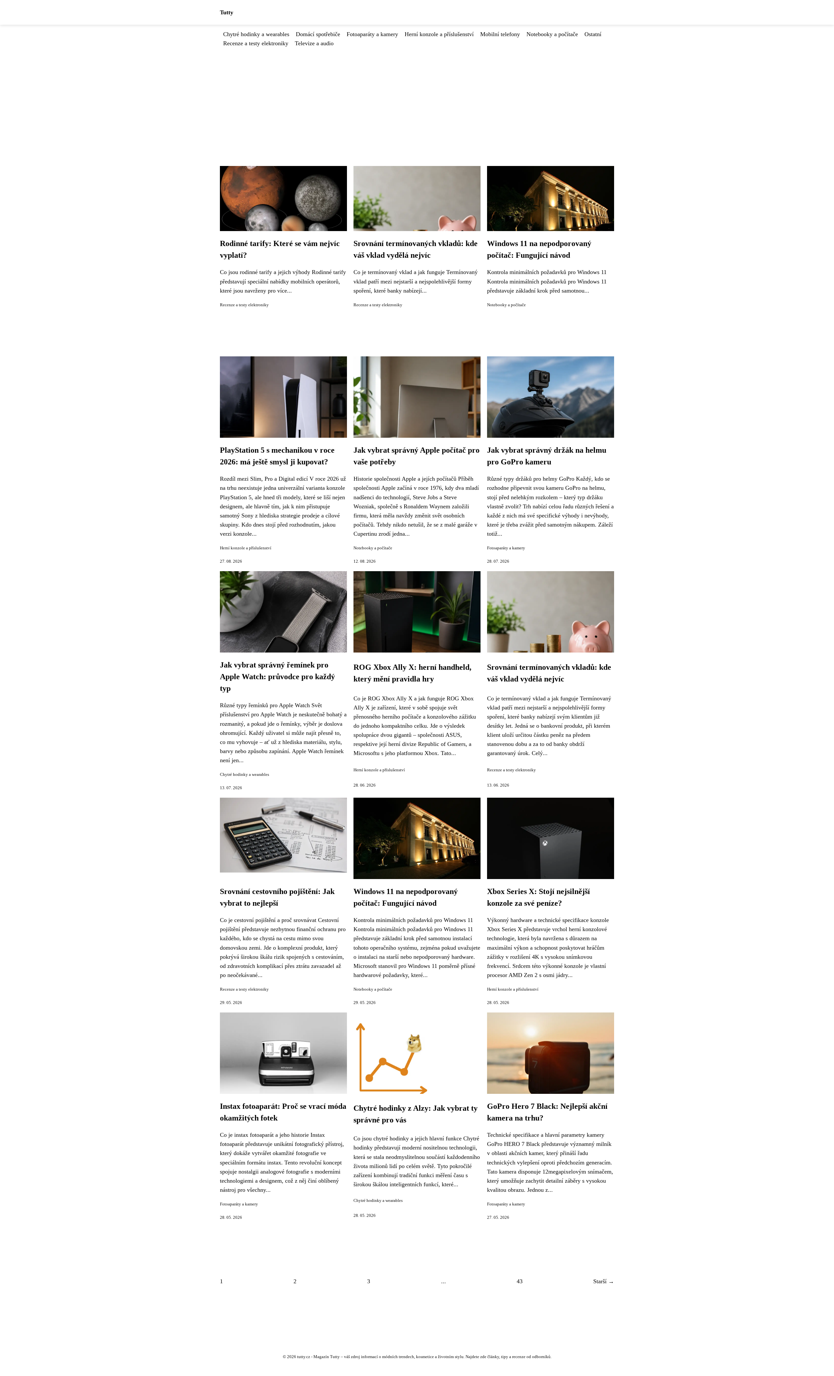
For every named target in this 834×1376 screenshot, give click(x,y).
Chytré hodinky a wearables (256, 34)
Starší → (603, 1281)
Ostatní (592, 34)
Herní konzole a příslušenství (439, 34)
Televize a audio (314, 43)
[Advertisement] (417, 96)
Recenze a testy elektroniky (255, 43)
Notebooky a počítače (552, 34)
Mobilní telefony (500, 34)
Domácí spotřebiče (318, 34)
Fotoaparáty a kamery (372, 34)
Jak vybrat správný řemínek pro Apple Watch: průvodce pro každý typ (277, 677)
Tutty (226, 12)
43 (520, 1281)
